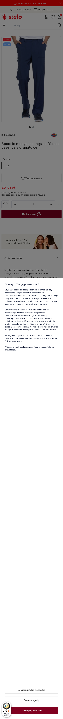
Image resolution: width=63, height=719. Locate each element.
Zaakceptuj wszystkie (31, 710)
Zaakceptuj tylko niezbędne (31, 690)
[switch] (6, 714)
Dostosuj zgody (31, 700)
